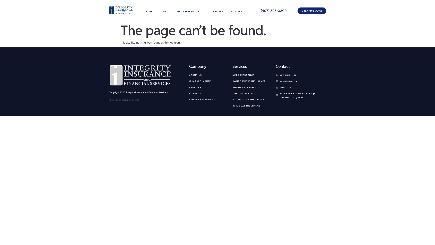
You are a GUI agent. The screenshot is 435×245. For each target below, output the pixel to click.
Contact (236, 11)
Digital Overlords (130, 100)
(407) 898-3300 (274, 11)
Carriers (217, 11)
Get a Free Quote (188, 11)
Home (149, 11)
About (165, 11)
